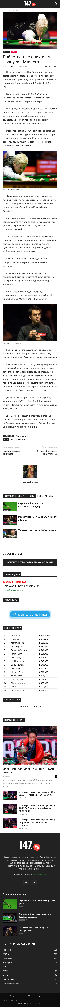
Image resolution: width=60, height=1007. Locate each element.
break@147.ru (39, 874)
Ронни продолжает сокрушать (12, 452)
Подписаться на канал (31, 614)
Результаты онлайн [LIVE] (20, 996)
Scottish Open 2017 (18, 439)
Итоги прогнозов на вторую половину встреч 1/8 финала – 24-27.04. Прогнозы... (37, 822)
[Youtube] (34, 882)
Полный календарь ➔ (13, 590)
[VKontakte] (26, 882)
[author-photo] (30, 478)
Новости (6, 10)
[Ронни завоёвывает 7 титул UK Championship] (10, 931)
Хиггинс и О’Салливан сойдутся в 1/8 (47, 452)
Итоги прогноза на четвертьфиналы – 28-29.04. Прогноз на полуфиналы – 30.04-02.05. (37, 808)
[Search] (56, 4)
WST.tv (15, 10)
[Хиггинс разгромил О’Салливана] (10, 533)
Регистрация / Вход (42, 996)
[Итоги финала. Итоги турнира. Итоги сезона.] (30, 745)
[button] (4, 4)
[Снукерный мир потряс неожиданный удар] (10, 506)
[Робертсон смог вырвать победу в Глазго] (10, 520)
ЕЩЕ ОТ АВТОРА (45, 496)
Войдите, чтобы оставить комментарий (30, 562)
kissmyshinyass (11, 67)
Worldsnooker (21, 436)
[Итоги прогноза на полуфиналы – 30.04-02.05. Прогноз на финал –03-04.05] (10, 795)
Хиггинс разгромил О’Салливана (37, 530)
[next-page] (9, 544)
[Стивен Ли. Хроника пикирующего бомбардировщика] (10, 918)
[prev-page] (4, 544)
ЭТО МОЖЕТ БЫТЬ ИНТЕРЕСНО (19, 496)
